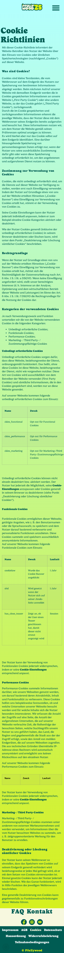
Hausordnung (16, 936)
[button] (6, 947)
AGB (24, 930)
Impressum (10, 930)
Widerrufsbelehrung (43, 936)
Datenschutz (53, 930)
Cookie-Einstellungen (33, 669)
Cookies (35, 930)
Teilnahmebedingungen (32, 942)
